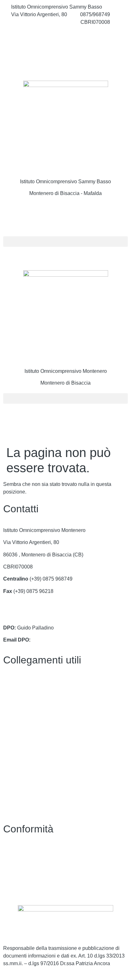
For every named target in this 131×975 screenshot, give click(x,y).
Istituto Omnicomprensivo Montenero (65, 371)
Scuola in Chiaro (22, 742)
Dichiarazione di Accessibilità (36, 862)
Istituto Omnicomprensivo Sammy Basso (65, 181)
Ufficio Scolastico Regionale (35, 730)
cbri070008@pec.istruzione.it (36, 615)
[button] (65, 241)
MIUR (9, 705)
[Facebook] (65, 36)
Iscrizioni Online (21, 718)
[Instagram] (65, 50)
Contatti (12, 681)
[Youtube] (65, 64)
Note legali (15, 874)
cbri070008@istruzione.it (39, 22)
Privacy (11, 850)
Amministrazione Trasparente (36, 693)
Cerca (22, 216)
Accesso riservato (23, 887)
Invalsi (10, 754)
